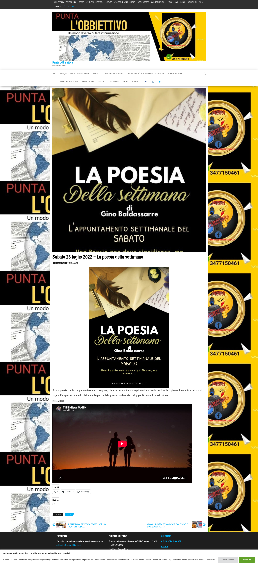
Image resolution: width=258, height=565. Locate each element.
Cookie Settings (228, 560)
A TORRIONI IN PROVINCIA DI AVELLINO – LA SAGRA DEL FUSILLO (86, 525)
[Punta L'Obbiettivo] (54, 74)
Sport (81, 2)
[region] (129, 557)
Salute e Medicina (158, 2)
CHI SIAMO (166, 536)
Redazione (73, 263)
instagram (69, 6)
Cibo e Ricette (143, 2)
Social (64, 6)
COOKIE (164, 546)
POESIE (182, 2)
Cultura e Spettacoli (94, 2)
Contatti (57, 6)
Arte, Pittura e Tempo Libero (65, 2)
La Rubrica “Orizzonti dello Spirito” (120, 2)
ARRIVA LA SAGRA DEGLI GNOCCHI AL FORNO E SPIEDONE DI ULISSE (167, 525)
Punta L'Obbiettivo (62, 62)
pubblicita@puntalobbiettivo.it (68, 545)
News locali (173, 2)
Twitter (73, 6)
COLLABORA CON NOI (171, 541)
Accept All (247, 560)
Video (201, 2)
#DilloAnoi (192, 2)
